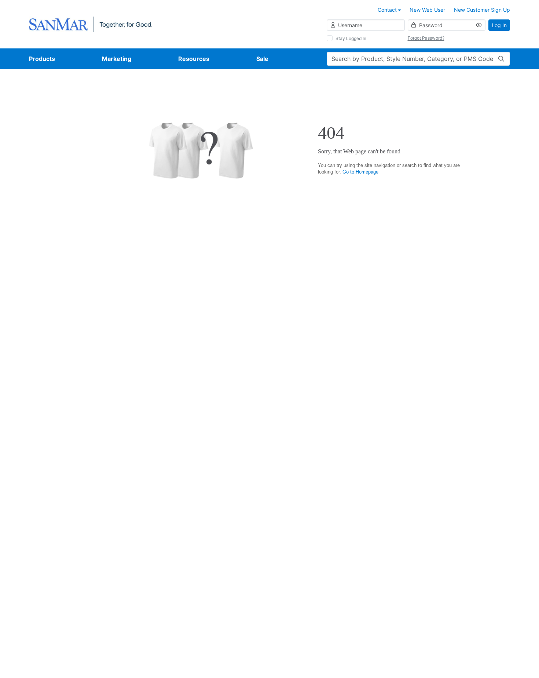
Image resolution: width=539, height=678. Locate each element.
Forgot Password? (426, 38)
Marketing (116, 58)
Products (42, 58)
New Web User (427, 10)
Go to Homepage (360, 172)
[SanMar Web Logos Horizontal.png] (90, 24)
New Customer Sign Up (482, 10)
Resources (193, 58)
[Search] (501, 58)
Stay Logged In (351, 38)
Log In (499, 25)
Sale (262, 58)
